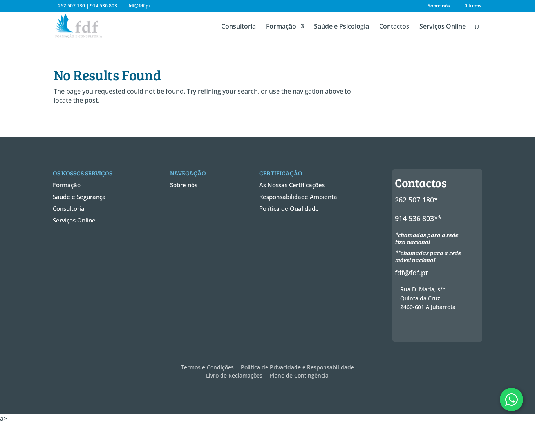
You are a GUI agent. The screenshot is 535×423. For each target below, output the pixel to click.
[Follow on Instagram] (433, 327)
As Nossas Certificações (292, 185)
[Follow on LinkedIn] (448, 327)
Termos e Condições (207, 367)
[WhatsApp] (511, 399)
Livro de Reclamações (234, 375)
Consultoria (238, 27)
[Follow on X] (419, 327)
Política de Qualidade (289, 208)
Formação (281, 27)
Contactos (394, 27)
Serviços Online (442, 27)
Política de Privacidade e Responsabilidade (297, 367)
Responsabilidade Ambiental (299, 197)
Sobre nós (439, 6)
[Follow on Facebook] (405, 327)
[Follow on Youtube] (462, 327)
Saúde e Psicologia (341, 27)
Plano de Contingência (299, 375)
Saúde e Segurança (79, 197)
